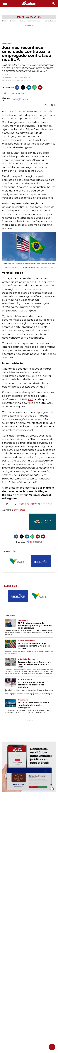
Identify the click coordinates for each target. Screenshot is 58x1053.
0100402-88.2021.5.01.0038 (35, 504)
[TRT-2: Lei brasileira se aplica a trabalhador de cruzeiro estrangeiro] (11, 704)
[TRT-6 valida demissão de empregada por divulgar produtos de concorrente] (11, 624)
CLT (30, 399)
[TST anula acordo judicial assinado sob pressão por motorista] (11, 683)
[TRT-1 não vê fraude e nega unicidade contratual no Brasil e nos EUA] (11, 644)
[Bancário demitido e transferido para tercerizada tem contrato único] (11, 663)
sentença (20, 509)
